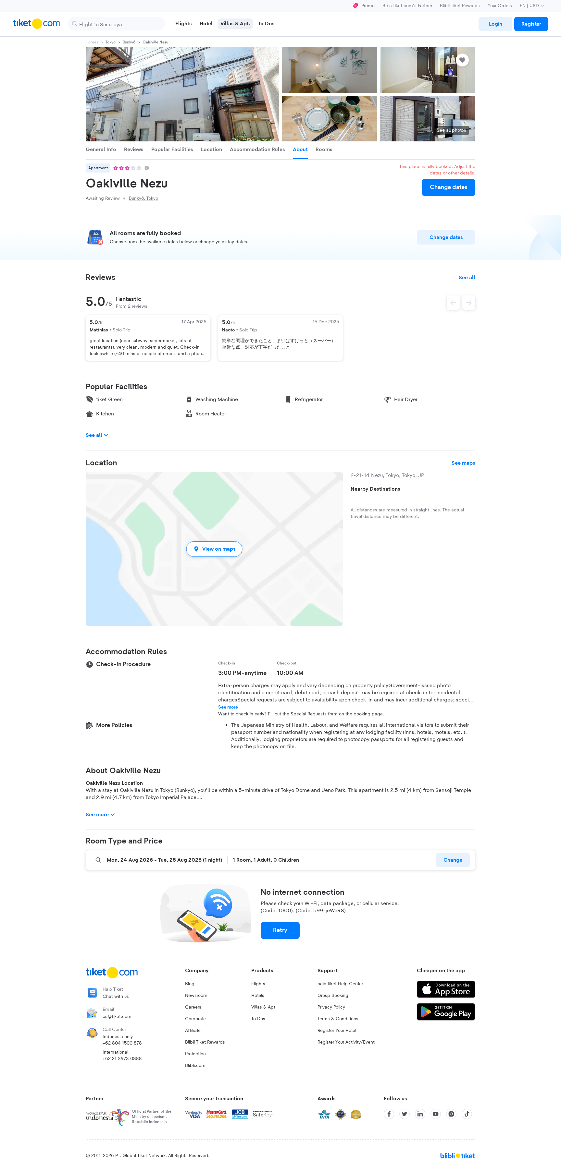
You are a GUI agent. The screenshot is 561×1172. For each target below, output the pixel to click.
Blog (189, 984)
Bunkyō (129, 42)
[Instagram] (451, 1114)
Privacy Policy (331, 1007)
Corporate (195, 1019)
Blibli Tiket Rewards (460, 6)
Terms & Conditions (338, 1019)
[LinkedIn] (420, 1114)
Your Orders (500, 6)
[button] (214, 549)
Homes (92, 42)
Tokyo (111, 42)
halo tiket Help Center (340, 984)
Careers (193, 1007)
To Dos (258, 1019)
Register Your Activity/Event (346, 1042)
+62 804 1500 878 (122, 1043)
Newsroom (196, 996)
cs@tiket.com (117, 1017)
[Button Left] (453, 302)
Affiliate (193, 1031)
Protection (195, 1054)
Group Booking (333, 996)
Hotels (257, 996)
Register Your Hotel (337, 1031)
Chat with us (116, 996)
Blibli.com (195, 1066)
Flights (258, 984)
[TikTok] (467, 1114)
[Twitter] (404, 1114)
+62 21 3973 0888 (122, 1059)
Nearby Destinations (375, 489)
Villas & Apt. (264, 1007)
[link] (495, 24)
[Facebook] (389, 1114)
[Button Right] (468, 302)
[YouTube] (435, 1114)
